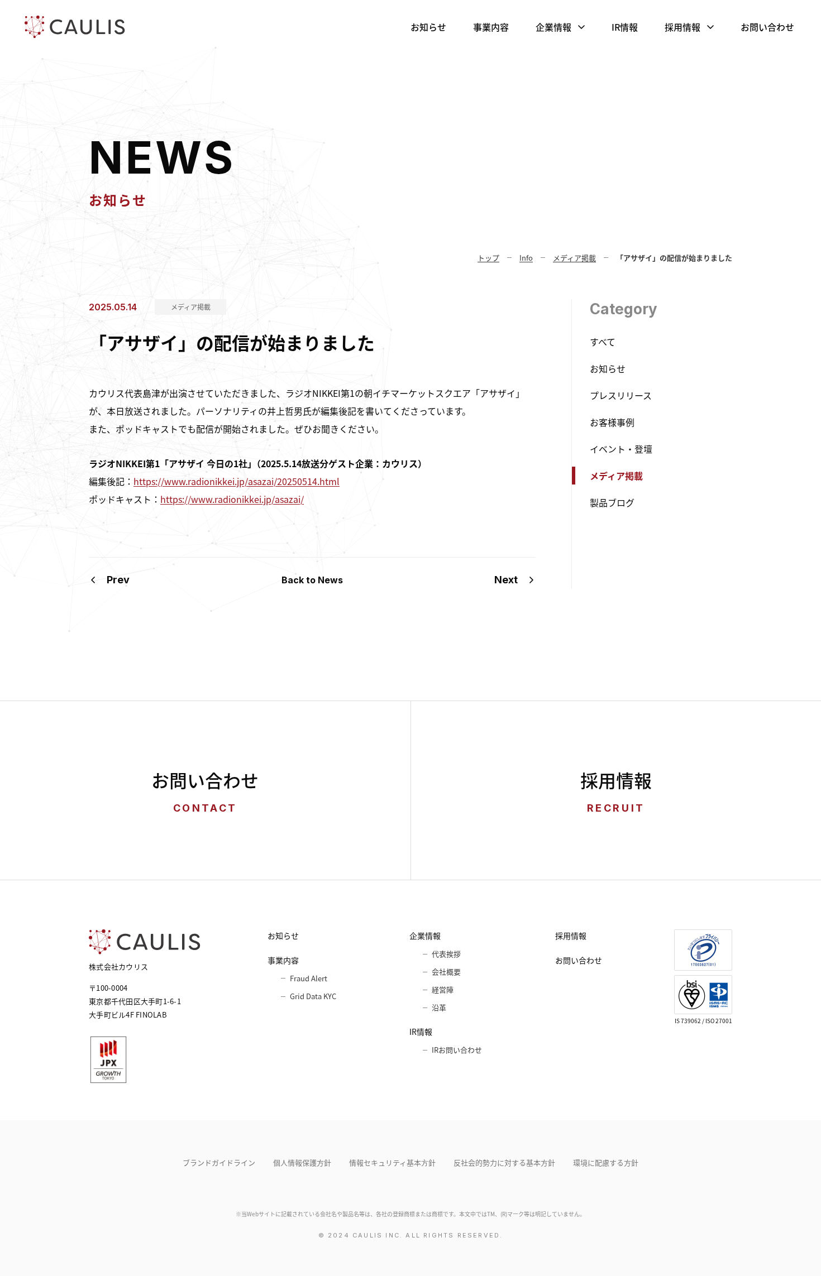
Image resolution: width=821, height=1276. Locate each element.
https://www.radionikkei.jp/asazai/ (232, 499)
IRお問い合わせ (457, 1049)
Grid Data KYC (313, 996)
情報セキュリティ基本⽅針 (392, 1162)
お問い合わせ (767, 26)
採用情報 (682, 26)
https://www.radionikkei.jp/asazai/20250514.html (236, 481)
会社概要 (446, 971)
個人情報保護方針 (302, 1162)
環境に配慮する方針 (605, 1162)
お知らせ (428, 26)
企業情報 (553, 26)
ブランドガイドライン (219, 1162)
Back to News (312, 580)
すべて (602, 341)
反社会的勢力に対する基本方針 (504, 1162)
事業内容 (491, 26)
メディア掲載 (191, 307)
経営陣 (443, 989)
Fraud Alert (308, 978)
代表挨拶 (446, 953)
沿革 (439, 1007)
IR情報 (625, 26)
